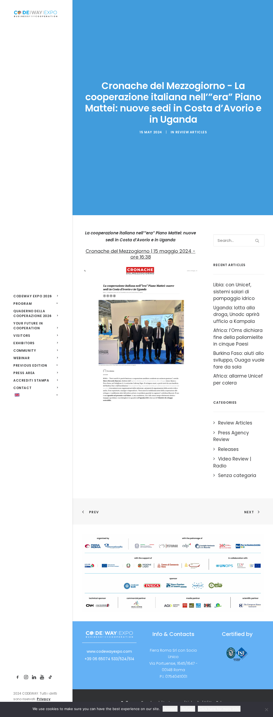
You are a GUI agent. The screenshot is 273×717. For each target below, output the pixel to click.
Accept (170, 709)
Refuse (188, 709)
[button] (17, 677)
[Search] (238, 240)
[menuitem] (17, 677)
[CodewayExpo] (35, 14)
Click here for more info (219, 709)
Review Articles (191, 132)
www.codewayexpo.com (109, 651)
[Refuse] (266, 709)
